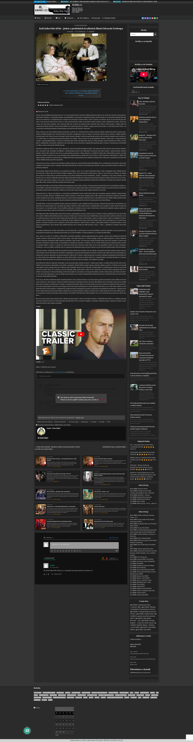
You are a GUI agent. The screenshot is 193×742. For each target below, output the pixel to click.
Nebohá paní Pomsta (143, 499)
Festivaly (67, 693)
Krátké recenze (82, 695)
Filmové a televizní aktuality (99, 693)
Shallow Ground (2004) (144, 588)
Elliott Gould (59, 425)
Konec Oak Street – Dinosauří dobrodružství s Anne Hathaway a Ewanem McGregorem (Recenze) (147, 213)
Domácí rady (60, 693)
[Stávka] (60, 551)
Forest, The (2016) (143, 528)
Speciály (103, 527)
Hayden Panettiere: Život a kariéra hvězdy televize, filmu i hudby (148, 234)
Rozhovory (79, 697)
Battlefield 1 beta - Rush (144, 582)
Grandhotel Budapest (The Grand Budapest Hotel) (59, 521)
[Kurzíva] (54, 551)
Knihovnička (53, 695)
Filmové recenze (57, 466)
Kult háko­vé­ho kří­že (59, 372)
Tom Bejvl (71, 31)
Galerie (137, 693)
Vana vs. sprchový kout (144, 580)
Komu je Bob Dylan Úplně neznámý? (103, 458)
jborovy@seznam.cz (144, 672)
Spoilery (103, 697)
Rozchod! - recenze (144, 495)
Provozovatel (95, 18)
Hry (59, 18)
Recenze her (154, 695)
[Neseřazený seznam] (66, 551)
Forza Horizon (141, 567)
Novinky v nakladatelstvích (106, 695)
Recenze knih (37, 697)
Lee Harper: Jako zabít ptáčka (145, 561)
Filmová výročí (86, 693)
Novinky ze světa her (120, 695)
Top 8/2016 (139, 563)
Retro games (70, 697)
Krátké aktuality (71, 695)
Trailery (127, 697)
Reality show (140, 695)
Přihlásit (132, 639)
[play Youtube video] (81, 334)
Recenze (148, 695)
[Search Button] (157, 18)
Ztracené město (143, 488)
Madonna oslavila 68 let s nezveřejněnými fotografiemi (147, 119)
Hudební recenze (43, 695)
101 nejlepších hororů (49, 693)
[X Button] (143, 18)
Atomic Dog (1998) (142, 595)
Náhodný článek (109, 18)
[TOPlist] (37, 708)
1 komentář (91, 31)
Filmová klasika (57, 527)
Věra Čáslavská (142, 557)
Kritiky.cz (77, 4)
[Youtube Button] (152, 18)
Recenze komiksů (47, 697)
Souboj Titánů (149, 614)
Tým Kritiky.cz (84, 18)
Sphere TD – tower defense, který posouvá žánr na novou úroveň (147, 175)
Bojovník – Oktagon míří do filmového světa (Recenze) (147, 137)
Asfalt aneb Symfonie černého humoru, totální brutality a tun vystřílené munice (143, 553)
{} (77, 550)
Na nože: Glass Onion (99, 506)
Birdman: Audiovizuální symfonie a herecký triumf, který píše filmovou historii (109, 474)
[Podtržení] (57, 551)
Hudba (36, 695)
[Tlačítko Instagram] (150, 18)
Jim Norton (67, 425)
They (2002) (141, 584)
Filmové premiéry (113, 693)
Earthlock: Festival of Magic (145, 565)
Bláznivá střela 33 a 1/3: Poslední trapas (103, 521)
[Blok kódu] (71, 551)
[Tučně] (52, 551)
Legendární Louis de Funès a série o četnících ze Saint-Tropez (147, 155)
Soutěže (91, 697)
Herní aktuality (144, 693)
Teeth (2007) (141, 586)
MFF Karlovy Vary (92, 695)
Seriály (49, 18)
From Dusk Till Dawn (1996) (146, 569)
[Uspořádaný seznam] (63, 551)
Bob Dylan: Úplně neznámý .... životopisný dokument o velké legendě (61, 459)
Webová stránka (43, 438)
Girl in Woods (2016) (144, 538)
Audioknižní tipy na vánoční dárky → (114, 447)
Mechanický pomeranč (144, 497)
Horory (152, 693)
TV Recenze (133, 697)
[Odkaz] (74, 551)
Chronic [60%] (141, 592)
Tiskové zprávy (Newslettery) (115, 697)
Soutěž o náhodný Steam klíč (146, 590)
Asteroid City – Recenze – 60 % (101, 491)
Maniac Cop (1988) (142, 576)
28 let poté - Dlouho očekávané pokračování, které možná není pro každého (141, 467)
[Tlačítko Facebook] (145, 18)
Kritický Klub (62, 695)
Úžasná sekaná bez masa (145, 549)
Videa (139, 697)
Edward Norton (49, 425)
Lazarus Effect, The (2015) (145, 559)
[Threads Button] (148, 18)
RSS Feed (133, 646)
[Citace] (69, 551)
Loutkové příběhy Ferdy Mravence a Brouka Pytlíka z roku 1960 (147, 387)
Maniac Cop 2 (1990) (143, 578)
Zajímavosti (56, 481)
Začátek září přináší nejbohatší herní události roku (147, 328)
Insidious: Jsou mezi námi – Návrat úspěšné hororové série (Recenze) (147, 252)
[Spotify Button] (155, 18)
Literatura (70, 18)
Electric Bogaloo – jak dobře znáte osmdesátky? (58, 491)
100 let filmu (37, 693)
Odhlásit (138, 639)
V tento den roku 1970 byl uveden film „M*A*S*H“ (59, 473)
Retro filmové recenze (81, 25)
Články (50, 700)
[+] (80, 550)
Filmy (39, 18)
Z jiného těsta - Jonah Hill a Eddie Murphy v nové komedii (61, 506)
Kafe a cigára (141, 501)
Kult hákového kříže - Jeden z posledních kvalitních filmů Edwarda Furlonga (81, 28)
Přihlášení (115, 537)
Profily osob (131, 695)
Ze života (44, 700)
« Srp (56, 735)
